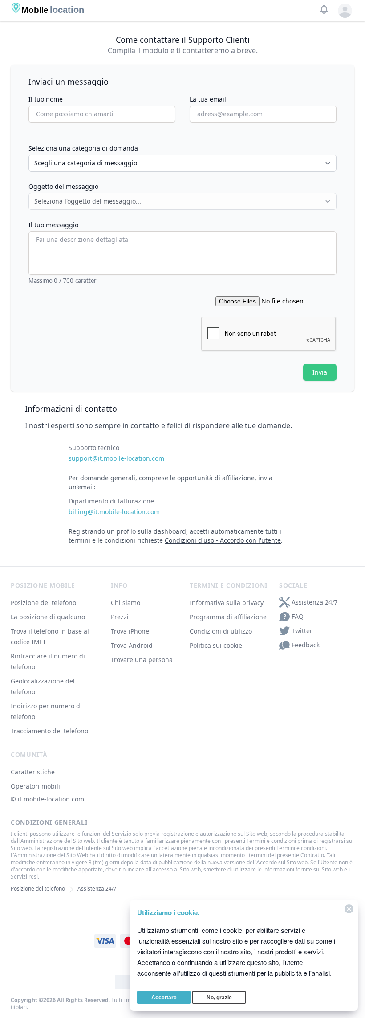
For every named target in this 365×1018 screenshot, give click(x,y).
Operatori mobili (35, 786)
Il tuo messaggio (53, 225)
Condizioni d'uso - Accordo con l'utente (223, 540)
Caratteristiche (33, 772)
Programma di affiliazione (228, 617)
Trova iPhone (130, 631)
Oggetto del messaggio (63, 186)
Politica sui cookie (216, 645)
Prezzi (120, 617)
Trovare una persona (142, 659)
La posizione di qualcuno (48, 617)
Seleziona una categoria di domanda (83, 148)
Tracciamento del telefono (49, 731)
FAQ (298, 616)
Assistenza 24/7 (314, 602)
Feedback (306, 645)
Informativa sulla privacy (227, 602)
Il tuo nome (45, 99)
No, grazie (219, 997)
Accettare (164, 997)
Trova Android (132, 645)
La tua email (208, 99)
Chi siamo (125, 602)
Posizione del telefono (43, 602)
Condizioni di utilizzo (221, 631)
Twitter (302, 630)
